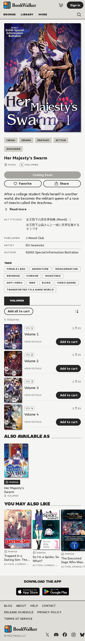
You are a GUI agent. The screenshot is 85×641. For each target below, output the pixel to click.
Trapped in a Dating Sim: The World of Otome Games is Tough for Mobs (16, 558)
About (21, 606)
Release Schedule (18, 612)
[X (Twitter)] (47, 634)
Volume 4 (31, 414)
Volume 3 (31, 388)
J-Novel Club (35, 238)
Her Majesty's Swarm (14, 490)
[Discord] (56, 634)
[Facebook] (64, 634)
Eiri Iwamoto (35, 245)
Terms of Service (18, 619)
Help (34, 606)
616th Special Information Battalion (52, 252)
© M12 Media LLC (15, 635)
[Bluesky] (82, 634)
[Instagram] (73, 634)
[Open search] (79, 14)
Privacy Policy (49, 612)
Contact (49, 606)
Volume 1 (31, 334)
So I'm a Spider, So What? (46, 559)
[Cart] (61, 5)
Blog (8, 606)
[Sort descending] (76, 311)
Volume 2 (31, 361)
